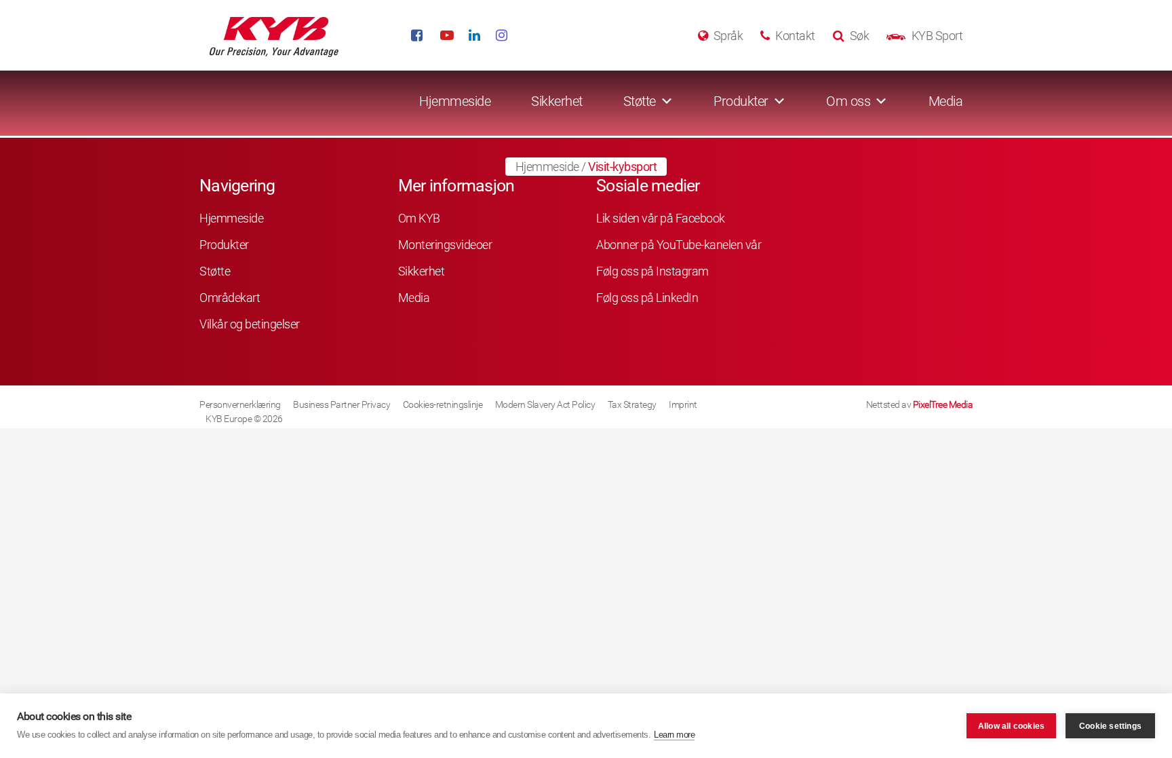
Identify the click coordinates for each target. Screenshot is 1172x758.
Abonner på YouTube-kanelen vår (678, 245)
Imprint (683, 404)
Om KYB (419, 218)
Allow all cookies (1011, 726)
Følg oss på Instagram (652, 271)
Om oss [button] (848, 101)
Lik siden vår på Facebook (660, 218)
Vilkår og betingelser (249, 324)
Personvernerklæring (240, 404)
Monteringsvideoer (445, 245)
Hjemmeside (454, 101)
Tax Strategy (632, 404)
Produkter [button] (741, 101)
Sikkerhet (557, 101)
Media (946, 101)
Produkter (224, 245)
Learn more (674, 734)
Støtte (214, 271)
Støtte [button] (639, 101)
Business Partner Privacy (341, 404)
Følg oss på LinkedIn (647, 297)
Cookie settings (1110, 726)
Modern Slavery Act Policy (545, 404)
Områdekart (229, 297)
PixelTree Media (943, 404)
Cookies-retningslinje (443, 404)
